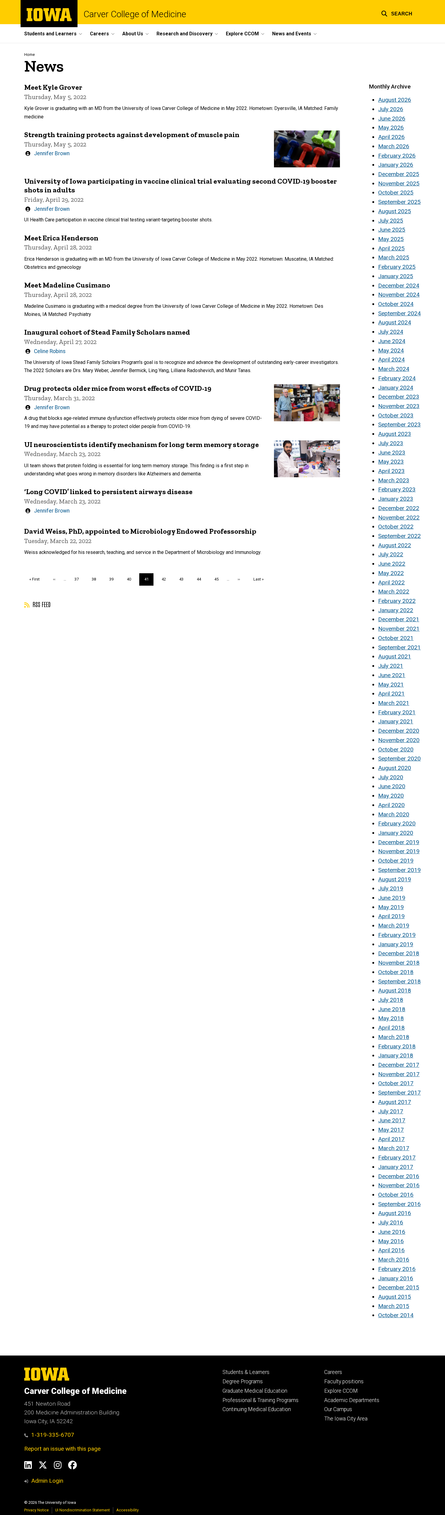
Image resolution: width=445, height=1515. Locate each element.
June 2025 (391, 229)
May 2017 (391, 1129)
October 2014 (396, 1315)
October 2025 (396, 192)
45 (218, 579)
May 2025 (391, 239)
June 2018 (391, 1009)
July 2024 (390, 331)
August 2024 (394, 322)
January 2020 (395, 832)
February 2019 (397, 934)
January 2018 (395, 1055)
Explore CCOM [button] (242, 34)
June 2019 (391, 897)
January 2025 (395, 276)
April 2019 (391, 916)
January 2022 (395, 610)
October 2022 (396, 526)
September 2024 (399, 313)
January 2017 (395, 1166)
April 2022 (391, 582)
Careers (333, 1372)
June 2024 (391, 341)
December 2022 (398, 508)
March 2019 (393, 925)
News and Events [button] (291, 34)
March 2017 (393, 1148)
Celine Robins (50, 351)
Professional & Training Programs (260, 1400)
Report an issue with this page (62, 1448)
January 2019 (395, 944)
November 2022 (399, 517)
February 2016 (397, 1269)
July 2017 (390, 1111)
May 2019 (391, 907)
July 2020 (390, 777)
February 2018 (397, 1046)
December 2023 (398, 396)
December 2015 (398, 1287)
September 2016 (399, 1204)
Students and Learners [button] (50, 34)
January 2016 (395, 1278)
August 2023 (394, 433)
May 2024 (391, 350)
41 (149, 581)
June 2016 (391, 1231)
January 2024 (395, 387)
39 (113, 579)
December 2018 (398, 953)
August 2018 (394, 990)
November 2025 (399, 183)
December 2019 (398, 842)
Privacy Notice (36, 1510)
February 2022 (397, 600)
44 (201, 579)
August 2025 (394, 211)
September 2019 (399, 870)
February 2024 (397, 378)
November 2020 (399, 740)
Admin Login (47, 1480)
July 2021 (390, 665)
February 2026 (397, 155)
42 (166, 579)
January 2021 (395, 721)
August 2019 (394, 879)
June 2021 (391, 675)
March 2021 (393, 703)
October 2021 (396, 638)
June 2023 (391, 452)
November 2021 (399, 628)
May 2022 (391, 573)
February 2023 (397, 489)
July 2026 (390, 109)
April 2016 (391, 1250)
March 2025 (393, 257)
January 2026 (395, 164)
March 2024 (393, 368)
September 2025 (399, 201)
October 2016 (396, 1194)
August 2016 (394, 1213)
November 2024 (399, 294)
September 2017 (399, 1092)
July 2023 (390, 443)
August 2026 (394, 99)
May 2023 (391, 461)
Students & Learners (245, 1372)
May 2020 (391, 795)
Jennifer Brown (52, 153)
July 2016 (390, 1222)
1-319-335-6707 (52, 1434)
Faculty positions (344, 1381)
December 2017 (398, 1064)
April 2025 (391, 248)
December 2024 (398, 285)
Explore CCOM (341, 1391)
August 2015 (394, 1296)
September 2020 (399, 758)
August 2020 (394, 767)
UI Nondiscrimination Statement (82, 1510)
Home (29, 54)
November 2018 (399, 962)
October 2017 (396, 1083)
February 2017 (397, 1157)
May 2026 (391, 127)
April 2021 (391, 693)
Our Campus (338, 1409)
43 (183, 579)
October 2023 (396, 415)
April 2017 (391, 1139)
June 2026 (391, 118)
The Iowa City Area (346, 1419)
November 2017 (399, 1074)
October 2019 (396, 860)
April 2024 (391, 359)
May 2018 (391, 1018)
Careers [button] (99, 34)
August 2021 (394, 656)
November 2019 (399, 851)
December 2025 (398, 174)
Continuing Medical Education (256, 1409)
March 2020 (393, 814)
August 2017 (394, 1101)
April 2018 (391, 1027)
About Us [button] (132, 34)
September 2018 (399, 981)
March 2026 (393, 146)
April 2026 (391, 136)
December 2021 (398, 619)
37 (78, 579)
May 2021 (391, 684)
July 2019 (390, 888)
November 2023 (399, 406)
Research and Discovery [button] (185, 34)
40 (131, 579)
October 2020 (396, 749)
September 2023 (399, 424)
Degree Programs (242, 1381)
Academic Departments (351, 1400)
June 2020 (391, 786)
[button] (397, 13)
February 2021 (397, 712)
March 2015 (393, 1306)
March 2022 (393, 591)
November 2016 (399, 1185)
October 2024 (396, 304)
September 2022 (399, 535)
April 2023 (391, 471)
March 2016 (393, 1259)
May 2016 (391, 1241)
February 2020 (397, 823)
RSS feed (41, 604)
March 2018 (393, 1037)
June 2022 (391, 563)
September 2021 (399, 647)
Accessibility (127, 1510)
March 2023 (393, 480)
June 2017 (391, 1120)
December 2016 (398, 1176)
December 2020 (398, 730)
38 (96, 579)
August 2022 (394, 545)
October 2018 (396, 972)
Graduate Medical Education (254, 1391)
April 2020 (391, 805)
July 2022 (390, 554)
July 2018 (390, 999)
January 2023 (395, 498)
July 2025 (390, 220)
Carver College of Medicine (135, 14)
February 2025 (397, 266)
